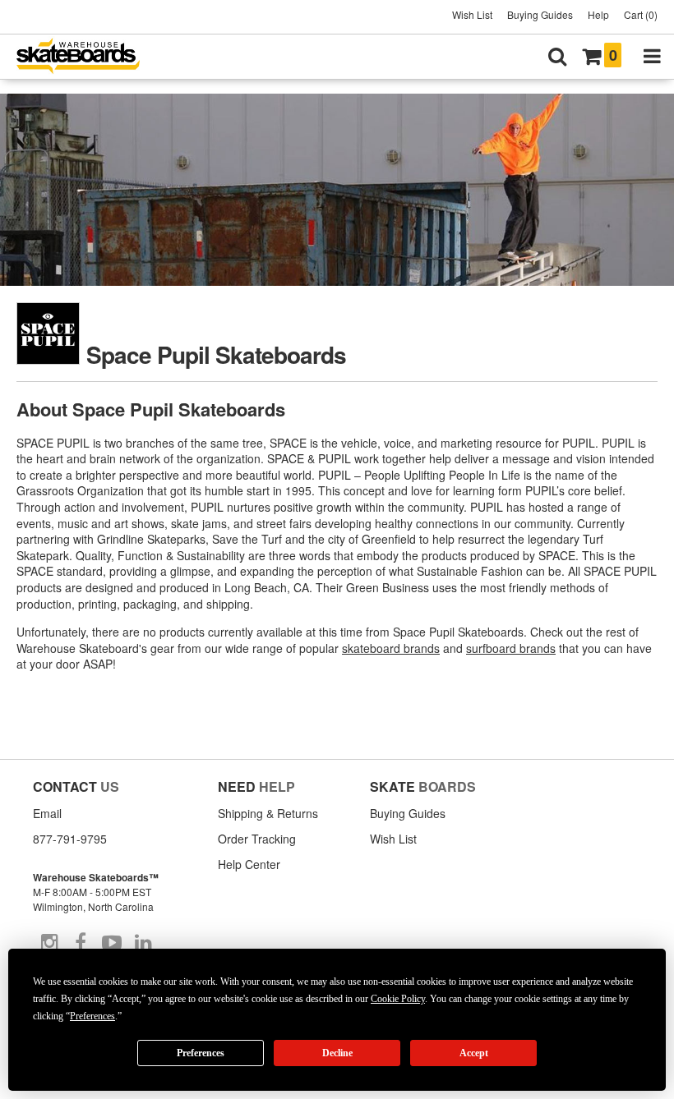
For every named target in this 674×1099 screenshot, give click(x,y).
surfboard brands (511, 648)
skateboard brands (391, 648)
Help (598, 14)
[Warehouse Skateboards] (86, 57)
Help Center (249, 864)
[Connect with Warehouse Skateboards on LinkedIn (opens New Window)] (143, 943)
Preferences (200, 1053)
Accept (473, 1053)
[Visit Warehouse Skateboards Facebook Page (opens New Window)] (80, 943)
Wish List (472, 14)
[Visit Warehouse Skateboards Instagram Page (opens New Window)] (49, 943)
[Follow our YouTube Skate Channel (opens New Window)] (111, 943)
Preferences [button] (92, 1016)
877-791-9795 (70, 838)
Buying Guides (540, 14)
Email (47, 813)
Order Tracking (257, 838)
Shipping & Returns (268, 813)
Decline (337, 1053)
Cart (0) (641, 14)
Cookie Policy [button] (398, 999)
